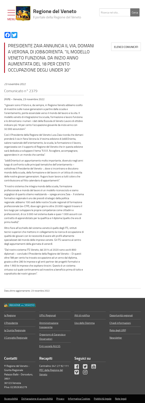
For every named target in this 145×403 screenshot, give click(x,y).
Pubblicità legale (102, 398)
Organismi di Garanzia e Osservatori (52, 336)
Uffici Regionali (47, 315)
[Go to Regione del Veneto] (19, 305)
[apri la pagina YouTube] (95, 367)
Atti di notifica (82, 315)
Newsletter (116, 337)
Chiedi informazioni (120, 323)
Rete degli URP (118, 330)
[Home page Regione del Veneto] (23, 13)
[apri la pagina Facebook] (78, 367)
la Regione (10, 315)
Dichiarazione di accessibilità (37, 398)
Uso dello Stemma (84, 323)
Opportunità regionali (121, 315)
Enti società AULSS (49, 346)
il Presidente (11, 323)
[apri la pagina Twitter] (87, 367)
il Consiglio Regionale (15, 337)
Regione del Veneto (57, 13)
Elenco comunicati (126, 47)
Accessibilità (11, 398)
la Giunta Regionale (14, 330)
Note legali (120, 398)
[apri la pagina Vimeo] (78, 373)
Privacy (60, 398)
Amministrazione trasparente (48, 325)
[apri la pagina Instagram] (87, 373)
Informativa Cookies (79, 398)
